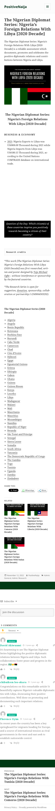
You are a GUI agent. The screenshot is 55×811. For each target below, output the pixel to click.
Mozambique (14, 419)
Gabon (11, 375)
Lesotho (11, 393)
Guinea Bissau (15, 386)
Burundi (12, 338)
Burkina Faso (14, 334)
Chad (10, 349)
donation (22, 290)
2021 (9, 141)
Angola (11, 323)
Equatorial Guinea (17, 364)
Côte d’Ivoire (14, 353)
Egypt (10, 360)
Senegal (11, 437)
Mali (9, 408)
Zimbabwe (13, 478)
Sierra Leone (14, 441)
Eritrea (11, 367)
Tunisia (11, 467)
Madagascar (13, 401)
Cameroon (13, 345)
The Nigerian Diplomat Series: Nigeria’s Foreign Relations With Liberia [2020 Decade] (38, 524)
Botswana (12, 330)
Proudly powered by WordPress (32, 807)
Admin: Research (19, 578)
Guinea (11, 382)
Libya (10, 397)
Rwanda (11, 430)
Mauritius (12, 415)
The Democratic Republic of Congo (26, 456)
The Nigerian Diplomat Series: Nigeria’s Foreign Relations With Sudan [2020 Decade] (14, 557)
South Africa (14, 448)
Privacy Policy (10, 807)
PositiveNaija (15, 6)
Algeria (11, 319)
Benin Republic (15, 327)
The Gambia (13, 459)
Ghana (11, 378)
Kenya (10, 389)
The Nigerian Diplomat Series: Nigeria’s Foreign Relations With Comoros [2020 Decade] (12, 525)
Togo (10, 463)
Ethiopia (11, 371)
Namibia (11, 423)
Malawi (11, 404)
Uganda (11, 471)
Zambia (11, 474)
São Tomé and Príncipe (19, 434)
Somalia (11, 445)
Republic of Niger (16, 426)
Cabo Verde (13, 342)
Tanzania (12, 452)
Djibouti (11, 356)
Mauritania (13, 412)
